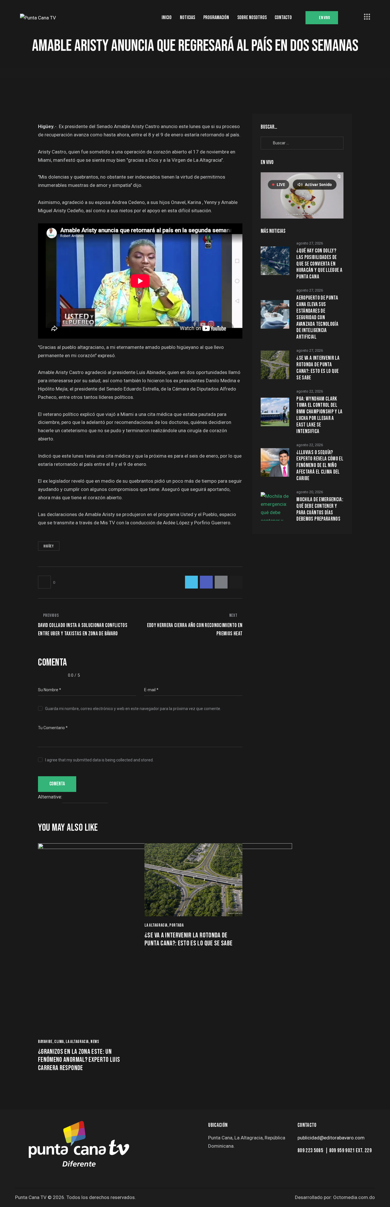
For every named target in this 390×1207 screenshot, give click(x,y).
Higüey (48, 546)
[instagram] (244, 1161)
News (95, 1041)
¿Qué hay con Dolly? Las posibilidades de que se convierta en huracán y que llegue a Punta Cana (319, 264)
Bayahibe (45, 1041)
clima (59, 1041)
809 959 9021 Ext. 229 (350, 1150)
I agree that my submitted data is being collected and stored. (99, 760)
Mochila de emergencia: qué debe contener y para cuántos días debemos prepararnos (319, 509)
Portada (176, 925)
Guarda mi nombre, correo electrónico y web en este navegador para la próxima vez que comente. (133, 708)
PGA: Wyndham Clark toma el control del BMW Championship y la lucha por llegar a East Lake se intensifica (319, 415)
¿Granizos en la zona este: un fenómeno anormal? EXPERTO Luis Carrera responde (79, 1060)
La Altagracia (77, 1041)
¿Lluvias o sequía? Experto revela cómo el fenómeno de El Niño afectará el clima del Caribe (319, 466)
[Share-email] (221, 582)
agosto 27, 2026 (309, 243)
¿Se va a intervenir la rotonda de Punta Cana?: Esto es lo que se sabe (188, 939)
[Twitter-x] (191, 582)
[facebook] (229, 1161)
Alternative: (50, 797)
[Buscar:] (302, 142)
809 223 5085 (310, 1150)
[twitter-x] (214, 1161)
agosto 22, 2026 (309, 391)
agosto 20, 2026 (309, 492)
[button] (46, 582)
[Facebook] (206, 582)
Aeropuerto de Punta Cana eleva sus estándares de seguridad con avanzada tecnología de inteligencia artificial (317, 317)
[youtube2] (259, 1161)
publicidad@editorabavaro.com (331, 1138)
